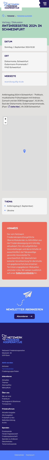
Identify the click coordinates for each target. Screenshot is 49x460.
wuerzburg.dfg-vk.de (14, 81)
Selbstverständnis (25, 273)
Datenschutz (19, 455)
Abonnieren (22, 316)
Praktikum (6, 399)
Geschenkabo (7, 441)
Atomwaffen (6, 385)
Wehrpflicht (6, 388)
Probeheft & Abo (8, 418)
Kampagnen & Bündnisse (11, 401)
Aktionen (5, 366)
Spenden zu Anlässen (10, 439)
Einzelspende (7, 431)
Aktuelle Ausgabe (8, 412)
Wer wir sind (6, 396)
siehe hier (14, 106)
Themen (5, 382)
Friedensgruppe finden (10, 371)
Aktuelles (5, 380)
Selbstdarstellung (8, 420)
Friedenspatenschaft (10, 436)
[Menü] (44, 3)
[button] (24, 151)
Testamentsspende (9, 444)
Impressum (30, 455)
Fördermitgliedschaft (10, 434)
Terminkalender (8, 369)
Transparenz (6, 404)
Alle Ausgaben (7, 415)
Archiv (4, 423)
